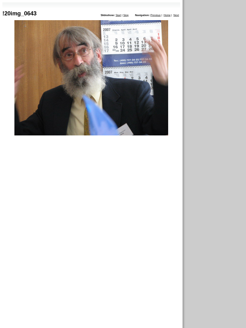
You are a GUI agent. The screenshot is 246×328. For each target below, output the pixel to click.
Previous (155, 15)
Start (118, 15)
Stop (126, 15)
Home (167, 15)
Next (176, 15)
